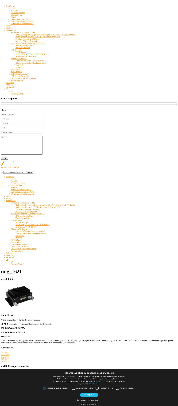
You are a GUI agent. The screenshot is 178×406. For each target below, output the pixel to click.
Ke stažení (10, 87)
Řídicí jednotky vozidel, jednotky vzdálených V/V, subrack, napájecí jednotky (45, 35)
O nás (13, 8)
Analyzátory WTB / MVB (25, 56)
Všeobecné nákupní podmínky (22, 24)
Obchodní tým (16, 15)
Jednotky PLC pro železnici (26, 41)
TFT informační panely (19, 74)
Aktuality (9, 85)
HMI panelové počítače (24, 45)
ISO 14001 (5, 355)
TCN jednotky (16, 50)
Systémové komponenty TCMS (23, 32)
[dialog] (89, 387)
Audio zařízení (16, 72)
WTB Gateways (21, 52)
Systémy (9, 28)
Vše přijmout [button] (89, 395)
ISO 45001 (5, 359)
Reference (10, 83)
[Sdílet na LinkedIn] (13, 280)
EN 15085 (5, 361)
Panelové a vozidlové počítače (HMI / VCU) (28, 43)
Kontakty (14, 10)
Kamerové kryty (17, 80)
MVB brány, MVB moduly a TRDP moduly (32, 54)
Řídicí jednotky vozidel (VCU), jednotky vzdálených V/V (37, 37)
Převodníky (19, 65)
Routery (18, 67)
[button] (89, 400)
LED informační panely (20, 76)
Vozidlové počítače (22, 48)
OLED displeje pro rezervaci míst (23, 78)
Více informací (94, 384)
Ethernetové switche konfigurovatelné (29, 61)
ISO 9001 (4, 352)
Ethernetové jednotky (19, 59)
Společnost (10, 6)
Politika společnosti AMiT (21, 19)
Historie (14, 17)
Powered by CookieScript (89, 404)
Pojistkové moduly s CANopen (27, 39)
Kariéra (9, 26)
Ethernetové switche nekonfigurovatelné (30, 63)
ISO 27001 (5, 357)
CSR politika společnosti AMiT (23, 21)
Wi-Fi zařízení (16, 69)
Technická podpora (18, 13)
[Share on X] (10, 280)
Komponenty (11, 30)
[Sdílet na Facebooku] (7, 280)
